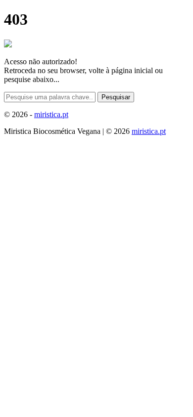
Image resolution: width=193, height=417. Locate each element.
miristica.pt (51, 114)
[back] (8, 45)
